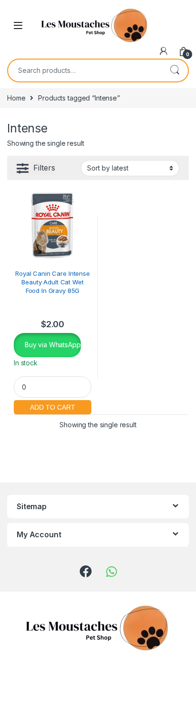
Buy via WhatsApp (52, 345)
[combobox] (84, 70)
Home (16, 98)
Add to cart (52, 406)
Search (174, 70)
